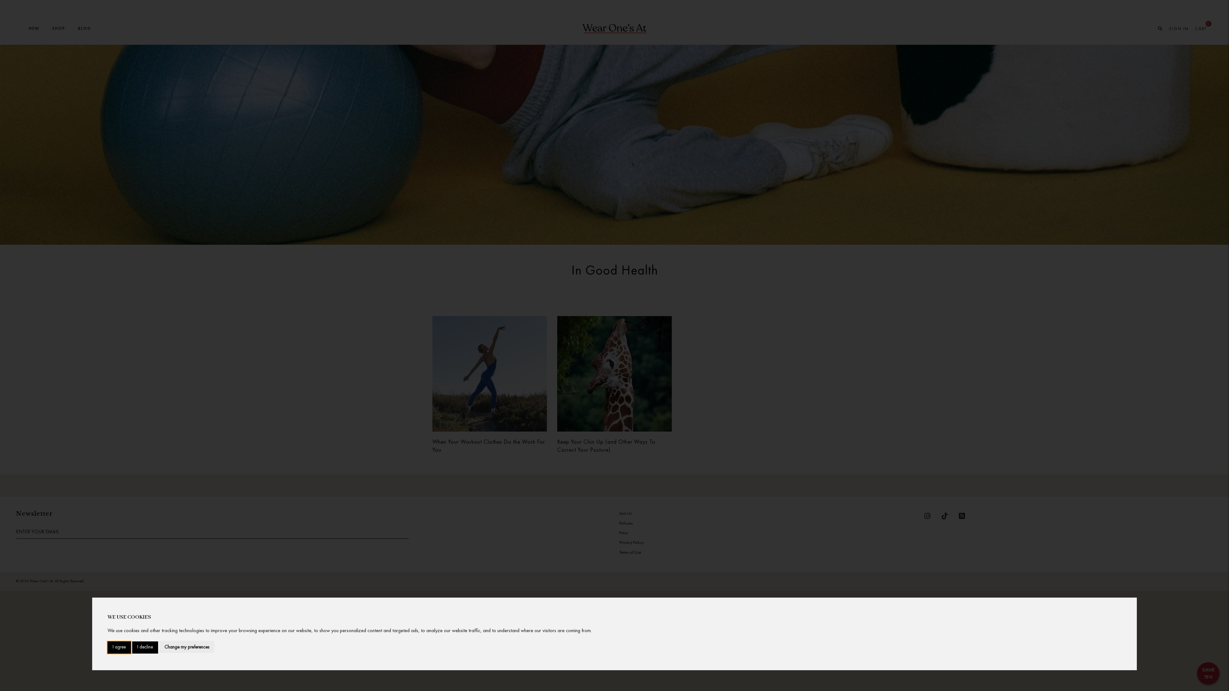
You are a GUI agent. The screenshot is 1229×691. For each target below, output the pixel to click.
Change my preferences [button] (187, 647)
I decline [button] (145, 647)
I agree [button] (119, 647)
